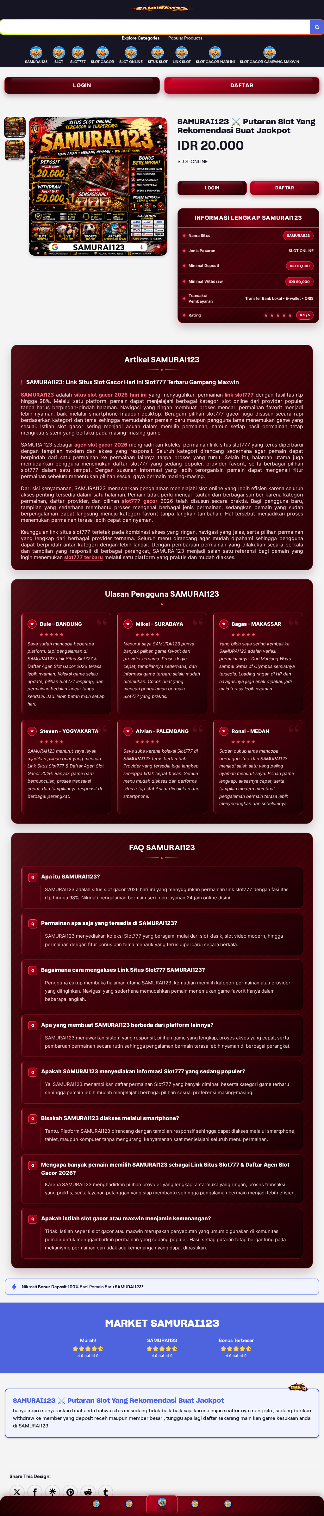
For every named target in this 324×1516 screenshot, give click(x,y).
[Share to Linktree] (52, 1491)
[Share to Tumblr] (105, 1491)
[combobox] (155, 27)
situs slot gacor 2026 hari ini (110, 394)
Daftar (241, 85)
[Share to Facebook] (34, 1491)
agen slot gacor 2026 (101, 444)
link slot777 (239, 394)
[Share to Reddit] (88, 1491)
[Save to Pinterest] (70, 1491)
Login (82, 85)
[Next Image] (162, 187)
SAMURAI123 (37, 394)
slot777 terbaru (83, 557)
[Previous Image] (34, 187)
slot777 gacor (139, 501)
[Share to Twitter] (17, 1491)
